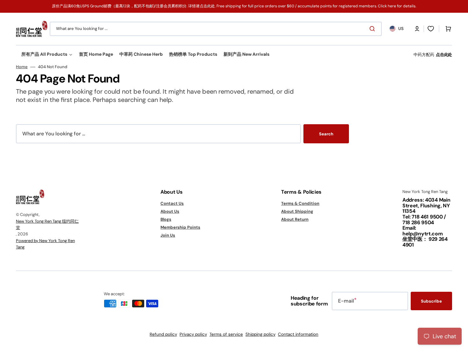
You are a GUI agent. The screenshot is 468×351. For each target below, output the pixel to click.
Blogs (165, 219)
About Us (169, 211)
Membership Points (180, 227)
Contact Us (172, 203)
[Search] (373, 29)
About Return (294, 219)
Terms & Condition (300, 203)
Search (326, 134)
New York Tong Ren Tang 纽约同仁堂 (47, 224)
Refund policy (163, 334)
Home (22, 66)
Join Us (167, 235)
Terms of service (226, 334)
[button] (417, 29)
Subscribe (431, 301)
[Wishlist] (430, 29)
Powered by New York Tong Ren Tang (45, 244)
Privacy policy (193, 334)
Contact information (298, 334)
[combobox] (216, 29)
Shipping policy (260, 334)
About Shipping (297, 211)
